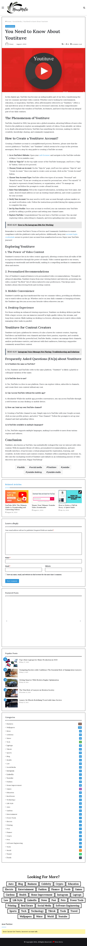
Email (7, 566)
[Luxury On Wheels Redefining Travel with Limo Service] (11, 703)
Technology (11, 800)
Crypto (9, 836)
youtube (65, 467)
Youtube (10, 778)
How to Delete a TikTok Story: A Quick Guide (68, 506)
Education (10, 792)
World (9, 850)
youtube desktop (34, 472)
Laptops (10, 746)
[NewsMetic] (17, 8)
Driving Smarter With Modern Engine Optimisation (39, 680)
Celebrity (10, 735)
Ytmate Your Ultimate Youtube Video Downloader (43, 506)
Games (9, 789)
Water (9, 738)
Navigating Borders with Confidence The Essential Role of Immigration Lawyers (50, 670)
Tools (9, 847)
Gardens (10, 811)
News (9, 731)
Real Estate (11, 796)
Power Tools (11, 818)
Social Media (17, 21)
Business (10, 724)
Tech (8, 742)
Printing (10, 825)
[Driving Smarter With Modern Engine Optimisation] (11, 683)
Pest (8, 829)
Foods (9, 858)
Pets (8, 839)
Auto (8, 807)
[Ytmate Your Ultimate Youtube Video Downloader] (43, 496)
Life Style (10, 803)
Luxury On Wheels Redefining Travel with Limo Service (40, 700)
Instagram (10, 771)
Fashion (9, 782)
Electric (9, 821)
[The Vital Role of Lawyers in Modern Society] (11, 693)
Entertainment (12, 814)
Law (8, 764)
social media (36, 467)
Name (7, 557)
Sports (9, 753)
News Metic (59, 942)
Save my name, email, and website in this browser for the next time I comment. (34, 574)
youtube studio (54, 472)
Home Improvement (14, 785)
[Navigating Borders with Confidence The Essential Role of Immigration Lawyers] (11, 673)
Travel (9, 854)
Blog (8, 756)
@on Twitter (7, 924)
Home (9, 21)
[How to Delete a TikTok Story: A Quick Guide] (70, 496)
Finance (9, 832)
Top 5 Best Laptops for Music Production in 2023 (38, 660)
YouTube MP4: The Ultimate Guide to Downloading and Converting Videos (16, 507)
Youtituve (52, 467)
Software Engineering (15, 843)
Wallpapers (11, 727)
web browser (44, 155)
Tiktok (9, 749)
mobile (22, 467)
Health (9, 760)
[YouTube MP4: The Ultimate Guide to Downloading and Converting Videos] (16, 496)
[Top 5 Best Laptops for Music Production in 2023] (11, 663)
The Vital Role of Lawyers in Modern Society (36, 690)
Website (48, 566)
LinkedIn (10, 774)
